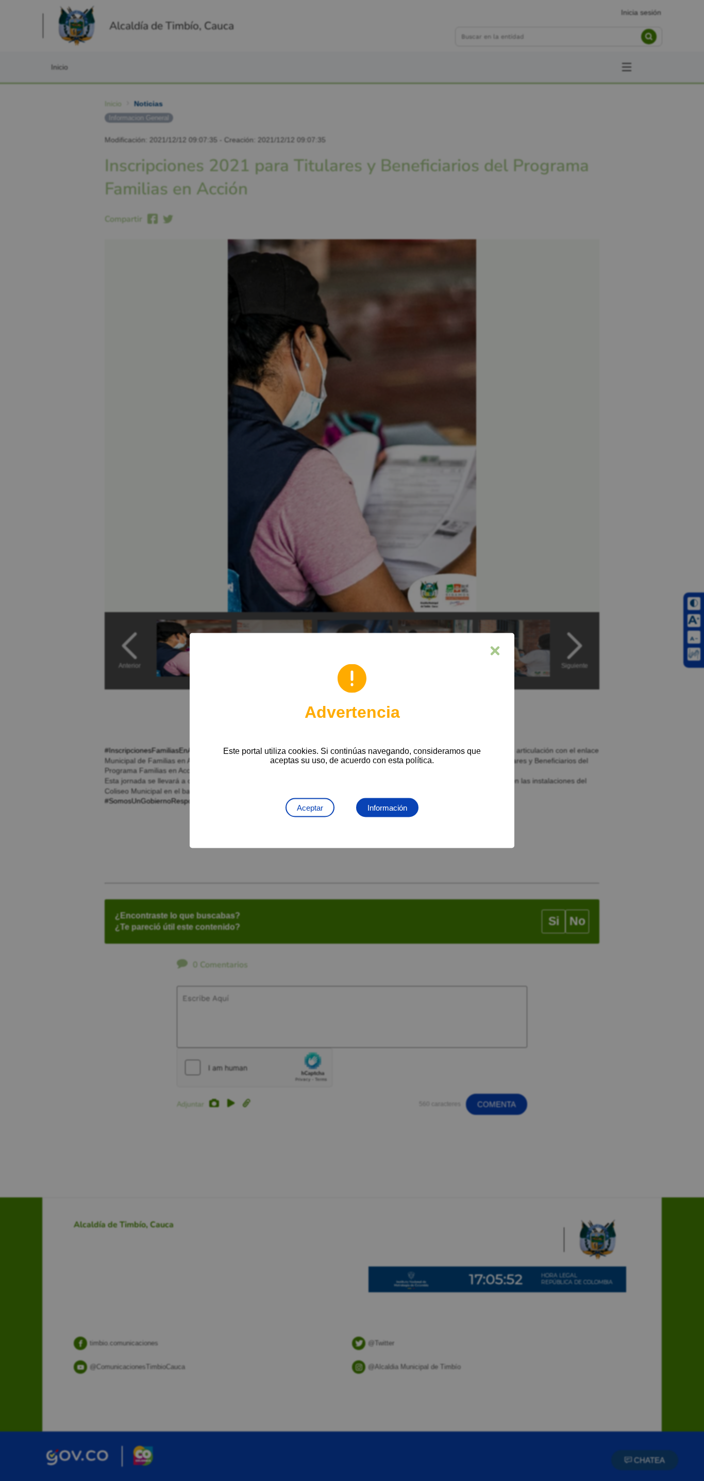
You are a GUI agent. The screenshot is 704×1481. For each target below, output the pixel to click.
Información (387, 807)
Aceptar (310, 807)
